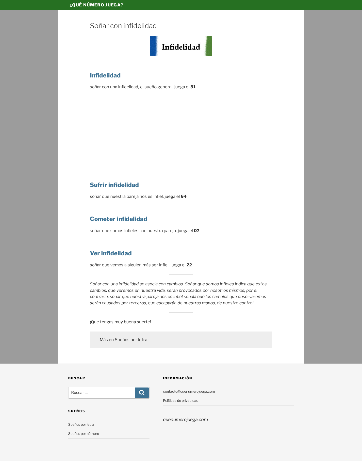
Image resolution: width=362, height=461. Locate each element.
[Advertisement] (181, 131)
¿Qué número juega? (96, 4)
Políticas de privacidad (180, 400)
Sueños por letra (131, 339)
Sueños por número (83, 433)
